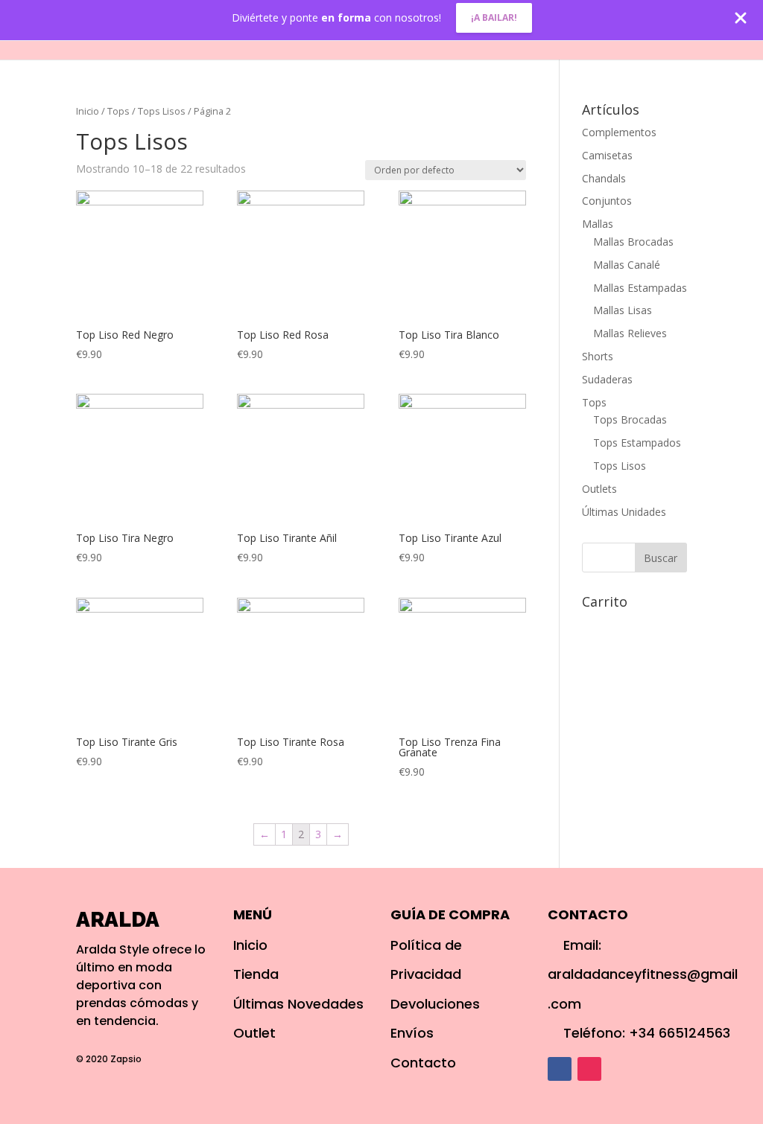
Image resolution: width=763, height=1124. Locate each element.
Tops (118, 111)
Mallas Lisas (622, 310)
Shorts (597, 356)
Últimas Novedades (298, 1003)
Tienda (256, 974)
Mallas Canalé (626, 265)
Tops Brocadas (630, 419)
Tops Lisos (162, 111)
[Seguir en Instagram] (589, 1069)
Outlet (546, 32)
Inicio (383, 32)
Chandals (604, 178)
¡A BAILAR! (494, 17)
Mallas (597, 224)
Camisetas (607, 155)
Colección (455, 32)
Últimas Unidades (624, 512)
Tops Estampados (637, 442)
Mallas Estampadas (640, 288)
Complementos (619, 132)
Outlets (599, 489)
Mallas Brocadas (633, 241)
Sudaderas (607, 379)
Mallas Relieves (630, 333)
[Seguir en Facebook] (560, 1069)
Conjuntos (607, 201)
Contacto (620, 32)
